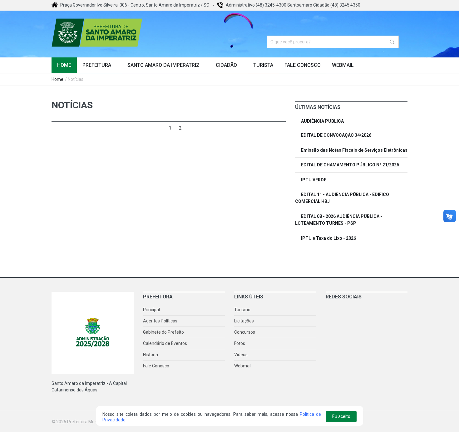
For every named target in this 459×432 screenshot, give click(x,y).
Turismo (242, 309)
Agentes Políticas (160, 320)
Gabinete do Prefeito (163, 332)
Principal (151, 309)
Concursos (244, 332)
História (150, 354)
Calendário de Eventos (165, 343)
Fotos (239, 343)
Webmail (343, 65)
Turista (263, 65)
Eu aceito (341, 416)
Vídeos (241, 354)
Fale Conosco (302, 65)
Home (64, 65)
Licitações (244, 320)
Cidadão (227, 65)
